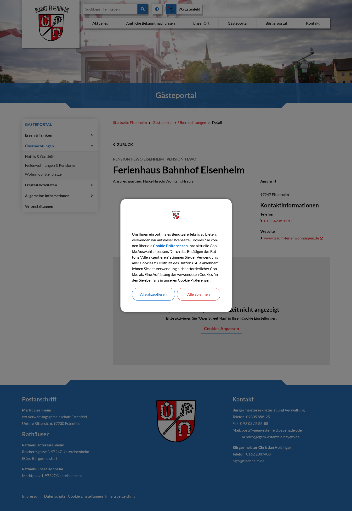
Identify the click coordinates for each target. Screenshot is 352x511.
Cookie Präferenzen (170, 245)
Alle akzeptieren (153, 294)
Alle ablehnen (198, 294)
